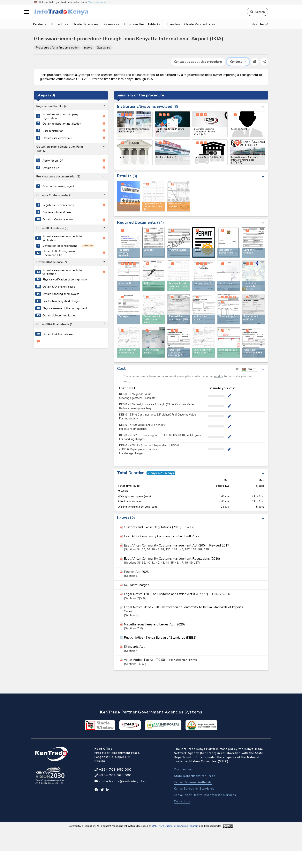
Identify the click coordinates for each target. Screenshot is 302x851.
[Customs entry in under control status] (153, 309)
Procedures (59, 24)
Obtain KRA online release (59, 286)
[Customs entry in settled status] (203, 342)
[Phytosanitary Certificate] (253, 309)
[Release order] (203, 309)
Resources (111, 24)
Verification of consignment (60, 246)
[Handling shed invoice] (153, 342)
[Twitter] (102, 790)
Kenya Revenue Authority (193, 782)
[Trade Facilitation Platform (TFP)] (172, 124)
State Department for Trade (195, 776)
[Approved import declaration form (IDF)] (178, 275)
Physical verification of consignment (65, 279)
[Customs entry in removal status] (128, 342)
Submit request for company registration (60, 116)
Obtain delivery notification (59, 315)
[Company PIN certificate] (253, 242)
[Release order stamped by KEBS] (253, 342)
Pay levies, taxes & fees (57, 212)
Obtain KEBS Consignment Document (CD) (59, 253)
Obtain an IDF (51, 168)
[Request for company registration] (128, 242)
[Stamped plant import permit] (178, 309)
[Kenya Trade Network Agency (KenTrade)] (135, 124)
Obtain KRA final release (58, 334)
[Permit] (203, 242)
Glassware (104, 48)
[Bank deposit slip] (228, 342)
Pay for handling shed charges (61, 301)
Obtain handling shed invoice (61, 294)
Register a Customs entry (58, 205)
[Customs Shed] (172, 152)
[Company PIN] (153, 242)
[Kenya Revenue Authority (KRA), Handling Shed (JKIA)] (247, 152)
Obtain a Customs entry (58, 219)
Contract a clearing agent (58, 186)
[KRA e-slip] (153, 275)
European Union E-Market (143, 24)
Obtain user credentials (57, 138)
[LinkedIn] (108, 790)
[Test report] (128, 309)
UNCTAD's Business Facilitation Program (175, 826)
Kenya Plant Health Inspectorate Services (205, 795)
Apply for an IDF (53, 160)
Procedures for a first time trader (57, 48)
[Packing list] (203, 275)
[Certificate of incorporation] (228, 242)
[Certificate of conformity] (253, 275)
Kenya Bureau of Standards (194, 789)
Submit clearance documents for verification (63, 238)
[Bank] (135, 152)
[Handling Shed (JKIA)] (210, 152)
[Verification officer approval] (178, 342)
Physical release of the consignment (65, 308)
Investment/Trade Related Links (191, 24)
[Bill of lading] (228, 275)
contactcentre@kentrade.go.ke (121, 781)
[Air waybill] (228, 309)
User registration (53, 131)
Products (39, 24)
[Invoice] (128, 275)
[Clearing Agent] (247, 124)
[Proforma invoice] (178, 242)
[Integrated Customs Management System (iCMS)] (210, 124)
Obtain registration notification (62, 123)
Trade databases (86, 24)
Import (88, 48)
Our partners (183, 769)
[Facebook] (96, 790)
